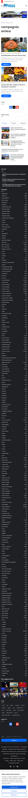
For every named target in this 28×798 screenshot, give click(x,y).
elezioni (3, 320)
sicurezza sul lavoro (6, 571)
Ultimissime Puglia (15, 715)
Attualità (4, 235)
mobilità (4, 437)
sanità (3, 551)
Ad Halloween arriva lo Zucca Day (13, 55)
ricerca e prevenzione (7, 535)
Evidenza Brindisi (6, 344)
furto (3, 375)
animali (3, 220)
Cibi (4, 446)
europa (3, 333)
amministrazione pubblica (8, 218)
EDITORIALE (5, 317)
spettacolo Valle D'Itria (7, 604)
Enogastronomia (5, 326)
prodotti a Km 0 (5, 508)
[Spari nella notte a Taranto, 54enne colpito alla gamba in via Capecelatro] (5, 690)
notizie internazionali (6, 462)
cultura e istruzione (6, 295)
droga (3, 311)
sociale (3, 580)
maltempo (4, 426)
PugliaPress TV (5, 524)
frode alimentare (6, 371)
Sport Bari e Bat (5, 608)
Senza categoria (5, 555)
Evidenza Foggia (5, 346)
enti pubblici (4, 331)
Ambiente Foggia (6, 211)
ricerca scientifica (6, 537)
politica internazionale (7, 486)
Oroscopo (4, 471)
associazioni (5, 233)
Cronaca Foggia (5, 286)
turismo (3, 648)
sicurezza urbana (6, 573)
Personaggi (4, 473)
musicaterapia (5, 453)
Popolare (4, 123)
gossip (3, 382)
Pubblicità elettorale (6, 517)
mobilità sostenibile (6, 440)
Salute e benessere (6, 546)
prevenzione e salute (7, 502)
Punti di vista (5, 526)
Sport (3, 606)
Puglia (3, 520)
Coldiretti (4, 260)
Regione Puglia (9, 712)
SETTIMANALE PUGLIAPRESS (9, 562)
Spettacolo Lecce (6, 600)
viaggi (3, 662)
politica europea (5, 482)
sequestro (4, 557)
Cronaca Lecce (5, 289)
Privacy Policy (20, 760)
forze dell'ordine (5, 369)
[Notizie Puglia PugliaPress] (9, 5)
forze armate (5, 366)
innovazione (4, 409)
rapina (3, 528)
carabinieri (17, 705)
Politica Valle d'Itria (6, 497)
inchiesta (4, 393)
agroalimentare (5, 198)
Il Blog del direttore (6, 384)
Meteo (3, 433)
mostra (3, 449)
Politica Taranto (5, 495)
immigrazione (5, 386)
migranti (4, 435)
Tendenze (4, 637)
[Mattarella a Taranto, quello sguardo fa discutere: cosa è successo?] (23, 695)
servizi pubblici (5, 560)
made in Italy (5, 422)
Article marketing (6, 226)
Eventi (3, 335)
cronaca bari (5, 282)
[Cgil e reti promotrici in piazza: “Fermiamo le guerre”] (5, 129)
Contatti (7, 760)
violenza (4, 666)
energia (3, 324)
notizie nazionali (5, 466)
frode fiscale (5, 373)
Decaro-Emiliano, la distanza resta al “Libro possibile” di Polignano (18, 135)
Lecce (13, 707)
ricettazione (4, 540)
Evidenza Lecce (5, 349)
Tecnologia (4, 635)
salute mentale (5, 548)
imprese (4, 389)
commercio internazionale (8, 262)
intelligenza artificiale (7, 411)
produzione (4, 511)
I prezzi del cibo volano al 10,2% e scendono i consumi (13, 86)
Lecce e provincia (6, 420)
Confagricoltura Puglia (7, 266)
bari (7, 705)
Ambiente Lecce (5, 213)
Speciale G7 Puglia (6, 588)
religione (4, 533)
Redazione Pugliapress (6, 53)
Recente (14, 123)
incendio (4, 391)
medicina (4, 429)
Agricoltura (4, 195)
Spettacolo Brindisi (6, 595)
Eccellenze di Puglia (6, 313)
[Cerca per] (26, 6)
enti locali (4, 329)
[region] (14, 785)
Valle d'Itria (4, 659)
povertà (4, 500)
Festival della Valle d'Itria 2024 (9, 357)
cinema (3, 253)
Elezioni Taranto (5, 322)
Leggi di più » (6, 64)
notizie (14, 710)
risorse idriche (5, 542)
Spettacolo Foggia (6, 597)
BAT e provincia (5, 246)
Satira (4, 622)
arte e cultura (5, 224)
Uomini (3, 655)
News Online (5, 460)
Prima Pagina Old (6, 506)
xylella (3, 675)
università (4, 653)
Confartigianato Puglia (7, 269)
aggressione (5, 193)
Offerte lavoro (5, 468)
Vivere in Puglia (5, 671)
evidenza (4, 707)
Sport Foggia (5, 613)
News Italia (4, 457)
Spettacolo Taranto (6, 602)
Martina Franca (20, 707)
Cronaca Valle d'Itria (6, 293)
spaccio (4, 586)
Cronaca (4, 278)
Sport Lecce (5, 615)
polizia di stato (21, 710)
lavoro (3, 417)
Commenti (23, 123)
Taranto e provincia (6, 631)
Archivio (23, 758)
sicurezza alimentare (6, 568)
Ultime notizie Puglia (6, 715)
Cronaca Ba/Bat (5, 280)
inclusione (4, 397)
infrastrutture (5, 406)
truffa (3, 646)
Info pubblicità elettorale (14, 762)
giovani (3, 377)
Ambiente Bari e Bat (6, 206)
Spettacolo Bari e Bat (7, 593)
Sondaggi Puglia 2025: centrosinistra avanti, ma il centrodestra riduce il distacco (17, 143)
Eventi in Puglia (5, 340)
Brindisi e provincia (6, 249)
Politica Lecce (5, 488)
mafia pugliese (5, 424)
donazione (4, 309)
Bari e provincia (5, 244)
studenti (4, 624)
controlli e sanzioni (6, 271)
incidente (4, 395)
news (3, 455)
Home (3, 22)
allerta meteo (5, 200)
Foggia (9, 707)
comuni (3, 264)
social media (5, 577)
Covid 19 (4, 275)
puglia (3, 712)
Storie (3, 619)
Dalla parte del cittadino (7, 300)
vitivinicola (4, 668)
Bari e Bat (4, 242)
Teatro (3, 633)
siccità (3, 564)
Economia (4, 315)
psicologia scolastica (6, 515)
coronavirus (4, 273)
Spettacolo (4, 591)
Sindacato (4, 575)
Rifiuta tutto (14, 794)
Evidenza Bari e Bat (6, 342)
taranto (15, 712)
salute (3, 544)
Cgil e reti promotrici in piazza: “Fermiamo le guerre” (18, 128)
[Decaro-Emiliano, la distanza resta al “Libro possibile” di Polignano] (5, 136)
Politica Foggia (5, 484)
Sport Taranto (5, 617)
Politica (3, 475)
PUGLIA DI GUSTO (6, 522)
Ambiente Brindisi (6, 209)
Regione (4, 531)
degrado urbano (5, 302)
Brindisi (11, 705)
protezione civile (5, 513)
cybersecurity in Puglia (7, 297)
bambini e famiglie (6, 240)
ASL (3, 231)
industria (4, 402)
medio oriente (5, 431)
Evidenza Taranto (6, 351)
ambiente (4, 204)
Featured (4, 355)
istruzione (4, 415)
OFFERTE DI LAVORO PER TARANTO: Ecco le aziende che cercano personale (12, 150)
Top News (4, 642)
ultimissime (4, 651)
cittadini (4, 255)
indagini (3, 400)
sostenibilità (4, 584)
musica (3, 451)
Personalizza (14, 791)
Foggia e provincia (6, 362)
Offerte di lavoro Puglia (15, 758)
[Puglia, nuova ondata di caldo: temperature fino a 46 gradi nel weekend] (23, 684)
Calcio (3, 251)
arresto (3, 222)
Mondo (3, 444)
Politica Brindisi (5, 480)
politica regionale (6, 493)
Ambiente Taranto (6, 215)
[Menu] (2, 6)
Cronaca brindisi (5, 284)
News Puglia (8, 710)
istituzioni (4, 413)
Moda (3, 442)
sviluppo (4, 626)
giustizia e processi (6, 380)
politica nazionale (6, 491)
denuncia (4, 304)
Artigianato (4, 229)
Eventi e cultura (5, 337)
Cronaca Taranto (6, 291)
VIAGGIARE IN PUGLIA (7, 664)
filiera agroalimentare (7, 360)
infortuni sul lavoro (6, 404)
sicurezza (4, 566)
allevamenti (4, 202)
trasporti (4, 644)
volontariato (4, 673)
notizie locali (5, 464)
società (3, 582)
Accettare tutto (14, 787)
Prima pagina (5, 504)
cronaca (23, 705)
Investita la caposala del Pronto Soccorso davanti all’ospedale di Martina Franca (17, 157)
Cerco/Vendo (6, 758)
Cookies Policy (13, 760)
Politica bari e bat (6, 477)
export (3, 353)
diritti (3, 306)
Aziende (4, 238)
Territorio (4, 639)
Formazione (4, 364)
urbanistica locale (6, 657)
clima (3, 258)
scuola (3, 553)
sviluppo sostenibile (6, 628)
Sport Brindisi (5, 611)
